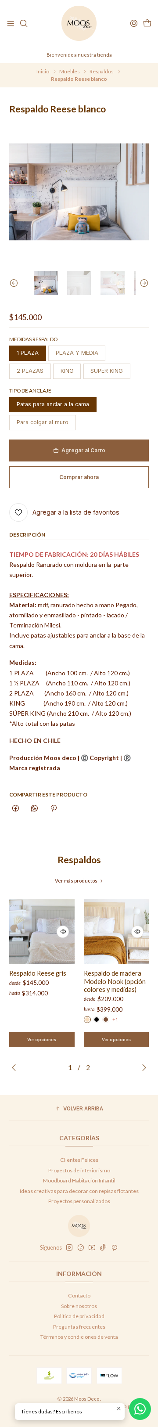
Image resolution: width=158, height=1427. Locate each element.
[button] (79, 1108)
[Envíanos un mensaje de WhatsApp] (140, 1409)
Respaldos (102, 71)
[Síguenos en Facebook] (81, 1248)
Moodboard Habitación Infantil (79, 1180)
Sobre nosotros (79, 1306)
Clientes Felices (79, 1160)
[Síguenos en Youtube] (92, 1248)
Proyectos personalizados (79, 1201)
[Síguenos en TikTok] (103, 1248)
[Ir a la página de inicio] (79, 23)
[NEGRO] (96, 1019)
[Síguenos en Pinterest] (114, 1248)
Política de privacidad (79, 1316)
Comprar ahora (79, 477)
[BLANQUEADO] (87, 1019)
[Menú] (11, 23)
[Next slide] (142, 283)
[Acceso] (134, 23)
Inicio (42, 71)
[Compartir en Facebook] (15, 809)
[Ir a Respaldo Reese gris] (42, 931)
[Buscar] (24, 23)
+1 (115, 1019)
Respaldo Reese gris (37, 973)
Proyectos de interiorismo (79, 1170)
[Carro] (147, 23)
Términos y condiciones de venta (79, 1336)
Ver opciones (41, 1039)
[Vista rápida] (63, 932)
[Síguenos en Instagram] (69, 1248)
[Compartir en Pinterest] (53, 809)
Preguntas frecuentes (79, 1326)
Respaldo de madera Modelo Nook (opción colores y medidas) (115, 981)
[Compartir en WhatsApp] (34, 809)
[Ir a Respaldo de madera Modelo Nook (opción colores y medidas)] (116, 931)
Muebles (69, 71)
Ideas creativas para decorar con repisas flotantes (79, 1191)
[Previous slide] (15, 283)
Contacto (79, 1295)
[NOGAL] (105, 1019)
